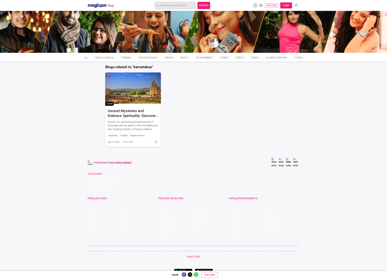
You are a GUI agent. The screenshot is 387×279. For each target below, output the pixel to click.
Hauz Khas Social (271, 236)
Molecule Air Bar (236, 220)
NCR (124, 220)
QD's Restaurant (237, 236)
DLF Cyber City (165, 216)
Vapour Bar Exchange (239, 224)
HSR (160, 212)
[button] (108, 75)
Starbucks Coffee (237, 228)
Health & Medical (104, 57)
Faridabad (127, 216)
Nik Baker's (234, 216)
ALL (86, 57)
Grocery (145, 173)
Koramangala (164, 208)
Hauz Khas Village (166, 236)
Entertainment (204, 57)
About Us (123, 248)
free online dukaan (120, 162)
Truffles (232, 208)
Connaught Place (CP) (203, 232)
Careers (265, 248)
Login (286, 5)
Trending (126, 57)
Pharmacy (190, 173)
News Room (110, 248)
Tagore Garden (200, 236)
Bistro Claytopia (271, 208)
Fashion (169, 57)
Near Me (151, 248)
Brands (224, 248)
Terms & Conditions (183, 248)
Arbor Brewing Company (240, 212)
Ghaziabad (93, 216)
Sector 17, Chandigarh (203, 220)
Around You (134, 248)
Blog (144, 248)
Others (298, 57)
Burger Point (269, 212)
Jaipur (91, 220)
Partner (215, 248)
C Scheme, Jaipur (201, 224)
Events (240, 57)
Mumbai (126, 224)
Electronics (168, 173)
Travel (255, 57)
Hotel (179, 173)
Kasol (90, 236)
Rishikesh (92, 232)
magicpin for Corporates (240, 248)
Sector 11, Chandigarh (169, 224)
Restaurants (111, 173)
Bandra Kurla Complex (168, 228)
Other (201, 173)
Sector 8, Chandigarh (168, 220)
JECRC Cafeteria (271, 224)
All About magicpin (276, 57)
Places (207, 248)
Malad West (164, 232)
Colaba (196, 228)
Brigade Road (199, 208)
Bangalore (93, 212)
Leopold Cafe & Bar (272, 228)
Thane (125, 228)
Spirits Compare (165, 248)
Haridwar (126, 236)
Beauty (184, 57)
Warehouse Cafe (271, 220)
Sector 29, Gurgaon (202, 212)
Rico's (266, 232)
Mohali (91, 224)
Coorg (125, 232)
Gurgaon (126, 208)
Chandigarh (127, 212)
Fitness (224, 57)
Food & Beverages (148, 57)
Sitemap (198, 248)
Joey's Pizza (235, 232)
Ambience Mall (200, 216)
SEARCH (203, 5)
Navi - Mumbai (94, 228)
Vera (255, 248)
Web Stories (276, 248)
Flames (266, 216)
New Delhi (92, 208)
